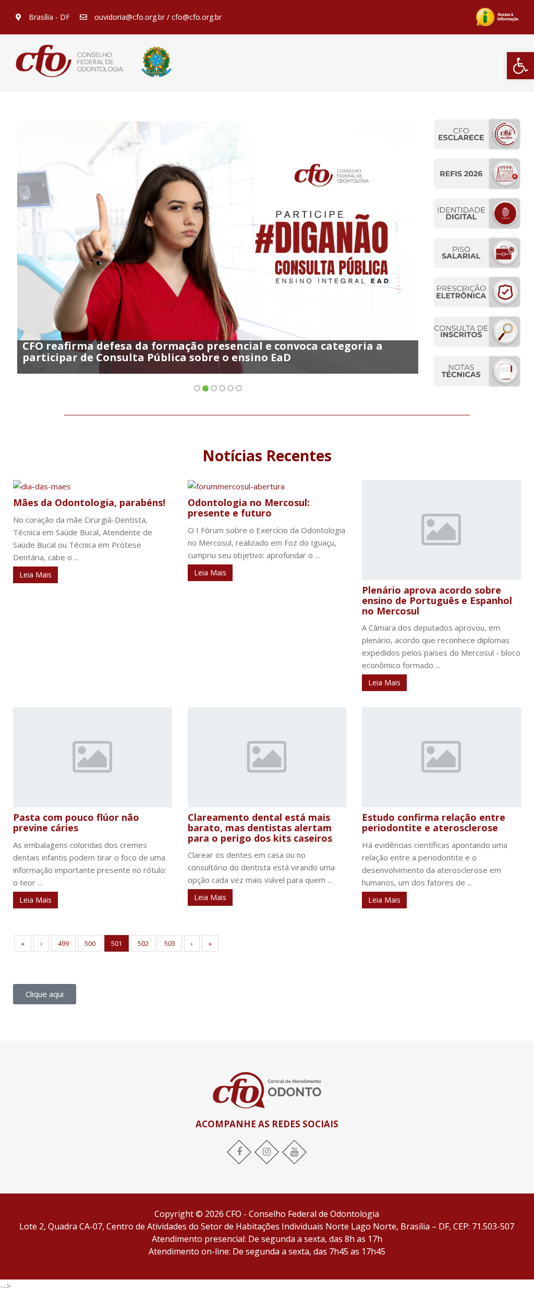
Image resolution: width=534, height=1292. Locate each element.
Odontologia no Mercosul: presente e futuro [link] (249, 507)
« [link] (23, 943)
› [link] (192, 943)
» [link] (210, 943)
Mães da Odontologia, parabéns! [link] (89, 502)
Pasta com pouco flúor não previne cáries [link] (76, 822)
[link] (520, 65)
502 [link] (143, 943)
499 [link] (63, 943)
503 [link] (169, 943)
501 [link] (116, 943)
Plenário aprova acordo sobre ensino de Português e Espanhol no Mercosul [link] (437, 600)
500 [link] (89, 943)
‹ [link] (41, 943)
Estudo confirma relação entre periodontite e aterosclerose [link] (433, 822)
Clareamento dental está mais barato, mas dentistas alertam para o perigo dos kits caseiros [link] (260, 827)
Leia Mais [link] (35, 575)
